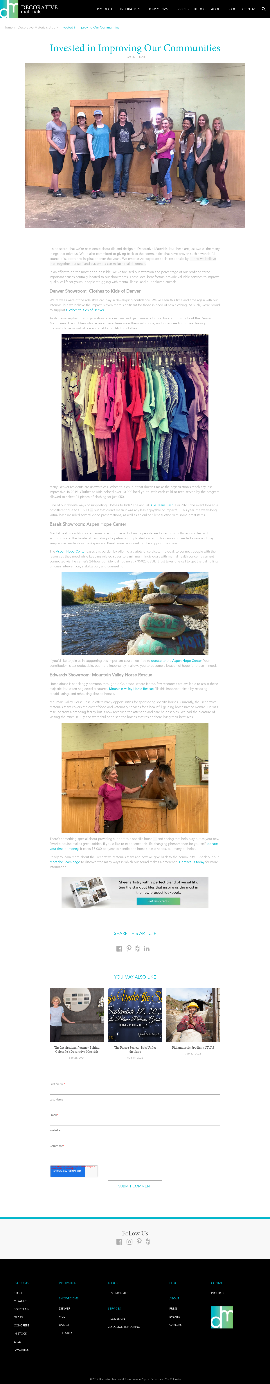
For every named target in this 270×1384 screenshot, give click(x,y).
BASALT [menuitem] (64, 1325)
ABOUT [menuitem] (174, 1298)
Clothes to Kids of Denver (85, 310)
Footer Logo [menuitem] (222, 1317)
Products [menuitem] (105, 9)
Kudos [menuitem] (200, 9)
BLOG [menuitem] (173, 1283)
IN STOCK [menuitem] (20, 1333)
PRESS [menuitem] (173, 1308)
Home (8, 27)
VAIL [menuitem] (62, 1317)
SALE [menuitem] (17, 1342)
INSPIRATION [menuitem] (67, 1283)
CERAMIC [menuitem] (20, 1301)
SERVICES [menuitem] (114, 1308)
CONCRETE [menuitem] (21, 1325)
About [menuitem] (216, 9)
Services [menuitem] (181, 9)
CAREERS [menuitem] (175, 1325)
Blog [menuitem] (232, 9)
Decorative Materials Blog (36, 27)
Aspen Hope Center (71, 551)
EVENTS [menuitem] (174, 1317)
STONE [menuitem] (18, 1293)
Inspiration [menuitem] (130, 9)
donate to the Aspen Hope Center (176, 660)
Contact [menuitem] (250, 9)
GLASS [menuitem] (18, 1317)
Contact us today (191, 862)
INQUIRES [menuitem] (217, 1293)
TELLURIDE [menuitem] (66, 1333)
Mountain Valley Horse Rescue (131, 689)
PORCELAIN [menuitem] (22, 1309)
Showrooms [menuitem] (157, 9)
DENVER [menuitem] (64, 1308)
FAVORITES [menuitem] (21, 1350)
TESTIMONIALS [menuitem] (118, 1293)
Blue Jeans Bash (161, 505)
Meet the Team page (65, 862)
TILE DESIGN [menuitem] (116, 1319)
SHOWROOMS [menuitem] (69, 1298)
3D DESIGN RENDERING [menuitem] (124, 1327)
